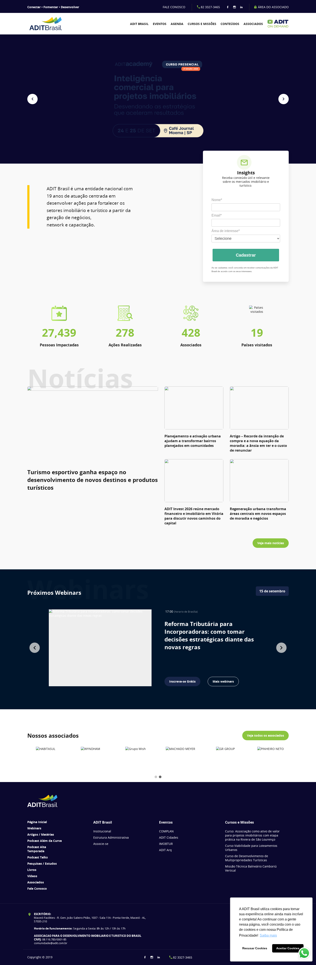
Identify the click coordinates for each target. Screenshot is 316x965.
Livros (31, 870)
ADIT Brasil (139, 24)
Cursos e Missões (202, 24)
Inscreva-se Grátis (182, 681)
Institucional (102, 831)
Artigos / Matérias (40, 834)
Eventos (159, 24)
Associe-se (100, 844)
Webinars (34, 828)
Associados (253, 24)
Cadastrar (246, 255)
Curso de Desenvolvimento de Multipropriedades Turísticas (246, 858)
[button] (32, 99)
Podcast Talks (37, 857)
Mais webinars (223, 681)
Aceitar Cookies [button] (287, 948)
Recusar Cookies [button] (254, 948)
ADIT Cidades (168, 837)
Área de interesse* (226, 231)
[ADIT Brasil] (48, 23)
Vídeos (32, 876)
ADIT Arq (165, 850)
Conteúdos (230, 24)
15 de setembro (272, 591)
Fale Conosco (37, 888)
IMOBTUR (166, 844)
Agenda (177, 24)
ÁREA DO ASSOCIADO (273, 7)
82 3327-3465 (210, 7)
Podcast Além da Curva (44, 841)
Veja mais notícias (270, 543)
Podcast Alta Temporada (36, 849)
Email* (217, 215)
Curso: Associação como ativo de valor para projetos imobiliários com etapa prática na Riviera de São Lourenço (252, 835)
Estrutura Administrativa (111, 837)
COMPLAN (166, 831)
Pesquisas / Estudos (42, 863)
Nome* (217, 200)
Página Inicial (37, 822)
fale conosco (174, 7)
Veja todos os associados (265, 735)
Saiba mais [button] (268, 935)
